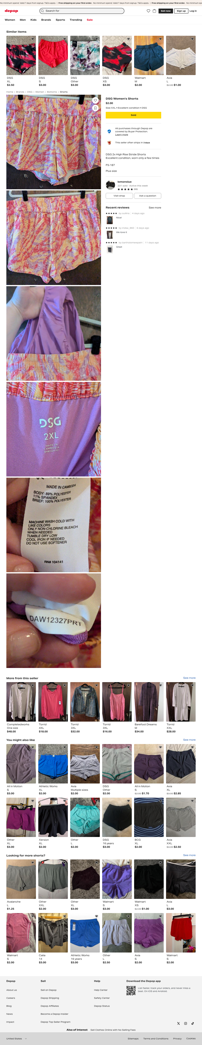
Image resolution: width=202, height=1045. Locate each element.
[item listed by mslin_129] (53, 933)
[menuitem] (9, 20)
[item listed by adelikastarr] (53, 763)
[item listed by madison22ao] (85, 817)
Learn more (121, 134)
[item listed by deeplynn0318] (181, 763)
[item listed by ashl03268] (21, 879)
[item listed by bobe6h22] (149, 817)
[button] (139, 189)
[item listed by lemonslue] (21, 702)
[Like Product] (33, 39)
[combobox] (81, 11)
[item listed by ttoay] (117, 763)
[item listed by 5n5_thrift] (85, 933)
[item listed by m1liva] (149, 763)
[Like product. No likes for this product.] (95, 100)
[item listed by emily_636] (181, 879)
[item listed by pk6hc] (21, 763)
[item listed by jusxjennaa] (117, 879)
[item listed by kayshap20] (181, 817)
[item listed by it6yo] (21, 933)
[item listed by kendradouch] (21, 817)
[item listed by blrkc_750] (117, 817)
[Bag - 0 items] (154, 11)
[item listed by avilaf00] (149, 933)
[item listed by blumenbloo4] (53, 879)
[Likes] (148, 11)
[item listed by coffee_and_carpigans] (53, 817)
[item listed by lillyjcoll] (149, 879)
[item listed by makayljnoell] (85, 763)
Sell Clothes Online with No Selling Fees (113, 1030)
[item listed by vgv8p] (181, 933)
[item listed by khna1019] (117, 933)
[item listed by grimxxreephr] (85, 879)
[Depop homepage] (11, 11)
